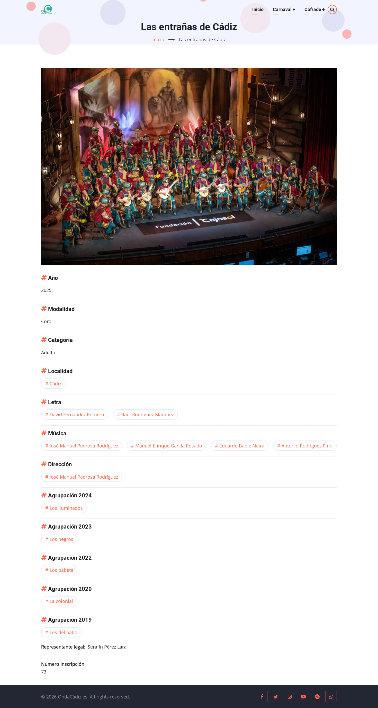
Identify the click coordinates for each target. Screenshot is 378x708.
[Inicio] (46, 9)
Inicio (258, 9)
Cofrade (314, 9)
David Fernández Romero (77, 414)
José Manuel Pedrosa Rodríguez (84, 446)
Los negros (61, 539)
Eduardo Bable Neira (241, 446)
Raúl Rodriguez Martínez (147, 414)
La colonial (61, 601)
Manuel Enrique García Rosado (168, 446)
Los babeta (61, 570)
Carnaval (284, 9)
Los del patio (63, 632)
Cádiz (55, 384)
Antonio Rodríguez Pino (307, 446)
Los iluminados (66, 508)
